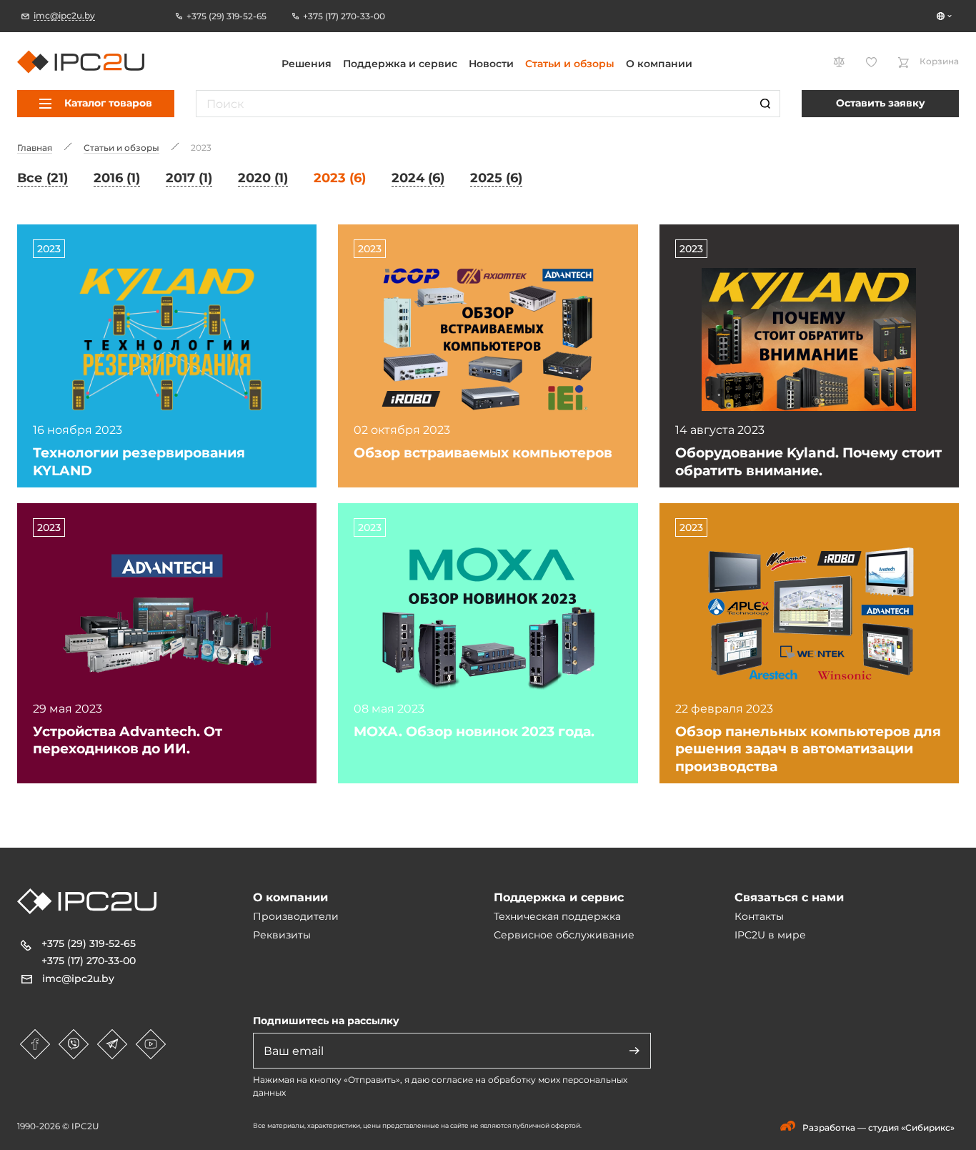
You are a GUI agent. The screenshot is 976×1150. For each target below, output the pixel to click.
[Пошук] (765, 104)
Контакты (759, 916)
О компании (659, 63)
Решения (307, 63)
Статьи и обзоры (569, 63)
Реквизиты (282, 934)
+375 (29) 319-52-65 (88, 943)
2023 (49, 248)
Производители (296, 916)
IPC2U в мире (770, 934)
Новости (491, 63)
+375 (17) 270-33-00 (88, 961)
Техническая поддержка (557, 916)
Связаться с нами (789, 897)
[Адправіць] (634, 1050)
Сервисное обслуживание (564, 934)
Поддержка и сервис (400, 63)
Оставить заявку (880, 102)
